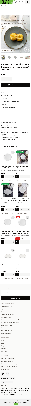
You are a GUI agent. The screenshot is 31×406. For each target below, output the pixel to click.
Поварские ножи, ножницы (10, 322)
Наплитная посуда (7, 317)
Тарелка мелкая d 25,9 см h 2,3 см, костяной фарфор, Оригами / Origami (8, 199)
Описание (19, 117)
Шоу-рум (4, 385)
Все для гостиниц (7, 330)
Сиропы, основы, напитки (9, 328)
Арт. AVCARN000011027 (8, 235)
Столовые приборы (7, 314)
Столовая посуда (12, 10)
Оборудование (6, 333)
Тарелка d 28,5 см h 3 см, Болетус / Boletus (22, 199)
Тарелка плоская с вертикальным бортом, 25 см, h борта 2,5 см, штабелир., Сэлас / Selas (8, 265)
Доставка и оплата (7, 358)
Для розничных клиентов (9, 366)
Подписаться (15, 298)
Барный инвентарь (7, 325)
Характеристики (8, 117)
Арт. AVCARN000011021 (8, 170)
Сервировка (5, 309)
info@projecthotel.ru (7, 378)
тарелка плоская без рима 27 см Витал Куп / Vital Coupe (8, 232)
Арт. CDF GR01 (19, 170)
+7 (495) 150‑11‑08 (6, 382)
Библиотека (5, 369)
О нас (2, 340)
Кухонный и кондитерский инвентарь (14, 320)
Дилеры (3, 348)
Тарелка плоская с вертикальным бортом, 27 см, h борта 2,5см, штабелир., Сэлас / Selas (22, 265)
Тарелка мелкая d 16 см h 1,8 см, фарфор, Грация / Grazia (21, 167)
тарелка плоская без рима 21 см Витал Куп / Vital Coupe (8, 167)
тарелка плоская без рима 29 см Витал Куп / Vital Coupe (22, 232)
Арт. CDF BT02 (19, 203)
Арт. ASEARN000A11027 (22, 268)
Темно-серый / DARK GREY (10, 101)
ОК (16, 404)
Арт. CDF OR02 (5, 203)
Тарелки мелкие (23, 10)
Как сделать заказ (7, 361)
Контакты (4, 351)
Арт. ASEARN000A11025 (8, 268)
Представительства (8, 346)
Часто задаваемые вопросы (10, 364)
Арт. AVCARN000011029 (22, 235)
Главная (3, 10)
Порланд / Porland (7, 95)
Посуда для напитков (8, 312)
